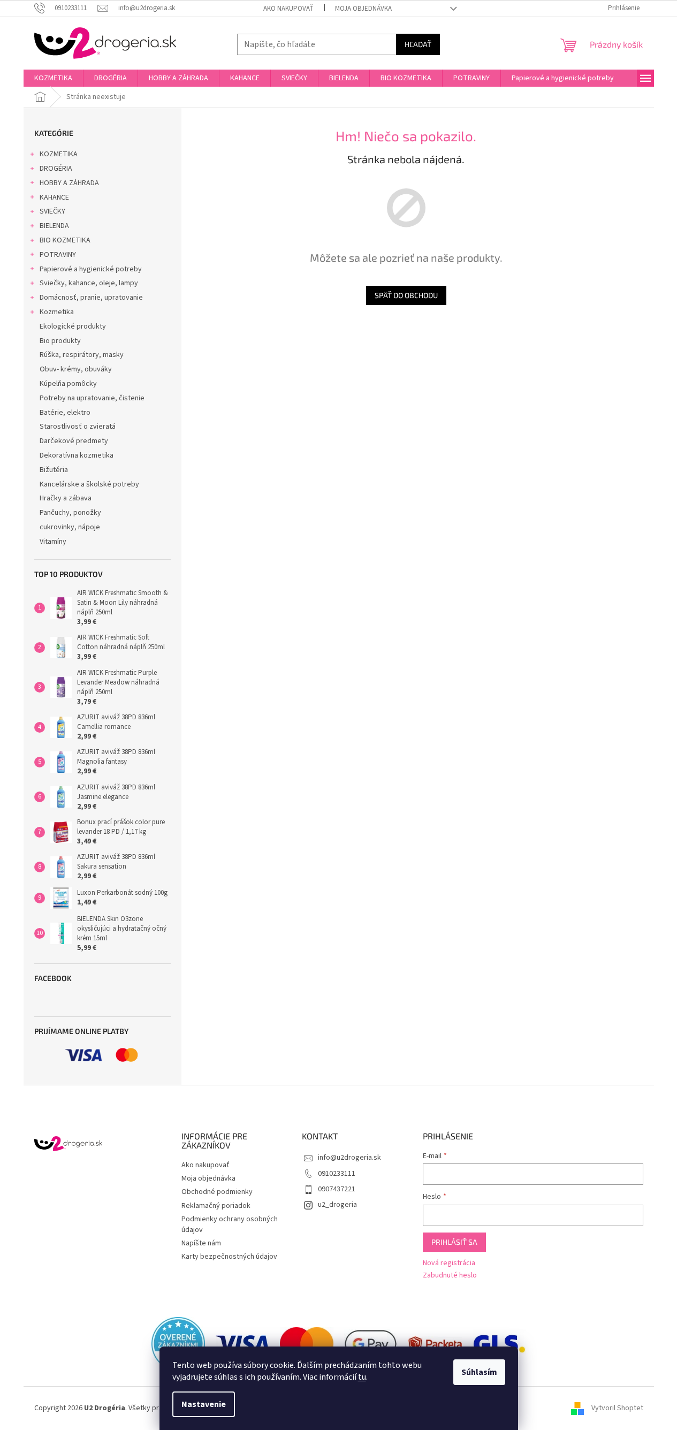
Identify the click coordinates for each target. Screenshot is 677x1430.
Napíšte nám (201, 1243)
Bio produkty (60, 341)
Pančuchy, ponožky (70, 512)
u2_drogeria (337, 1204)
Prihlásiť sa (454, 1241)
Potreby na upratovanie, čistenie (92, 398)
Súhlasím (479, 1372)
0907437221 (336, 1189)
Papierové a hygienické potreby (91, 269)
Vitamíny (53, 541)
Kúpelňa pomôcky (68, 383)
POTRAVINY (58, 254)
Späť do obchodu (406, 295)
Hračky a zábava (66, 498)
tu (362, 1377)
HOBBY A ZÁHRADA (69, 183)
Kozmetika (57, 312)
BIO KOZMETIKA (65, 240)
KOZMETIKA (59, 154)
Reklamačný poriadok (215, 1205)
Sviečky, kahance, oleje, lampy (89, 283)
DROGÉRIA (56, 168)
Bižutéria (54, 470)
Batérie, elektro (65, 412)
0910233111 (336, 1173)
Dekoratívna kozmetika (76, 455)
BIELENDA (54, 225)
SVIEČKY (52, 211)
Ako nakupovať (288, 8)
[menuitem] (53, 78)
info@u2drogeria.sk (349, 1157)
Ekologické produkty (73, 326)
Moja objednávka (363, 8)
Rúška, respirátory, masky (82, 354)
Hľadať (418, 44)
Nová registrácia (449, 1263)
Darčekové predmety (74, 441)
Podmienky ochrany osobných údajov (229, 1224)
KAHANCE (54, 197)
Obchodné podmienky (217, 1191)
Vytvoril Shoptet (617, 1408)
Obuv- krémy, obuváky (76, 369)
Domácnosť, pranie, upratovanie (91, 297)
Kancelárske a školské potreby (89, 484)
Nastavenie (203, 1404)
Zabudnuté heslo (450, 1276)
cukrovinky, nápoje (70, 527)
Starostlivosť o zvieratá (78, 426)
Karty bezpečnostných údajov (229, 1256)
